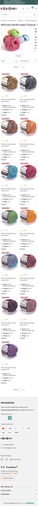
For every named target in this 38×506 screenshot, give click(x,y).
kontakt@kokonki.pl (10, 448)
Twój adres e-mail (6, 414)
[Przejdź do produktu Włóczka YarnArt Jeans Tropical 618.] (9, 261)
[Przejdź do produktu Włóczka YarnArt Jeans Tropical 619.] (28, 261)
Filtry (3, 61)
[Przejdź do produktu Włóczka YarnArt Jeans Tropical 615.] (28, 172)
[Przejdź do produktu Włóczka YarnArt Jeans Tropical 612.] (9, 127)
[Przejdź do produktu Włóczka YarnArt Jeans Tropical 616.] (9, 217)
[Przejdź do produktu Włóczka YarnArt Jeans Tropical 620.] (9, 306)
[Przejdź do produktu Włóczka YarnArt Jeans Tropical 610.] (9, 83)
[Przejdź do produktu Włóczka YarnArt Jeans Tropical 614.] (9, 172)
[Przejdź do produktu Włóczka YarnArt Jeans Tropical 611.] (28, 83)
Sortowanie (24, 61)
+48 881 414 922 (8, 445)
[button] (34, 14)
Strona (16, 67)
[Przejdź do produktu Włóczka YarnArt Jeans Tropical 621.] (28, 306)
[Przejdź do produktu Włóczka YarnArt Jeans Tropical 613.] (28, 127)
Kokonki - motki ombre (8, 20)
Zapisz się (10, 418)
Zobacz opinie (8, 478)
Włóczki (20, 20)
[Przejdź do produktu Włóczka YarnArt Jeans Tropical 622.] (9, 351)
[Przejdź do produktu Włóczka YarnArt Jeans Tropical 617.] (28, 217)
